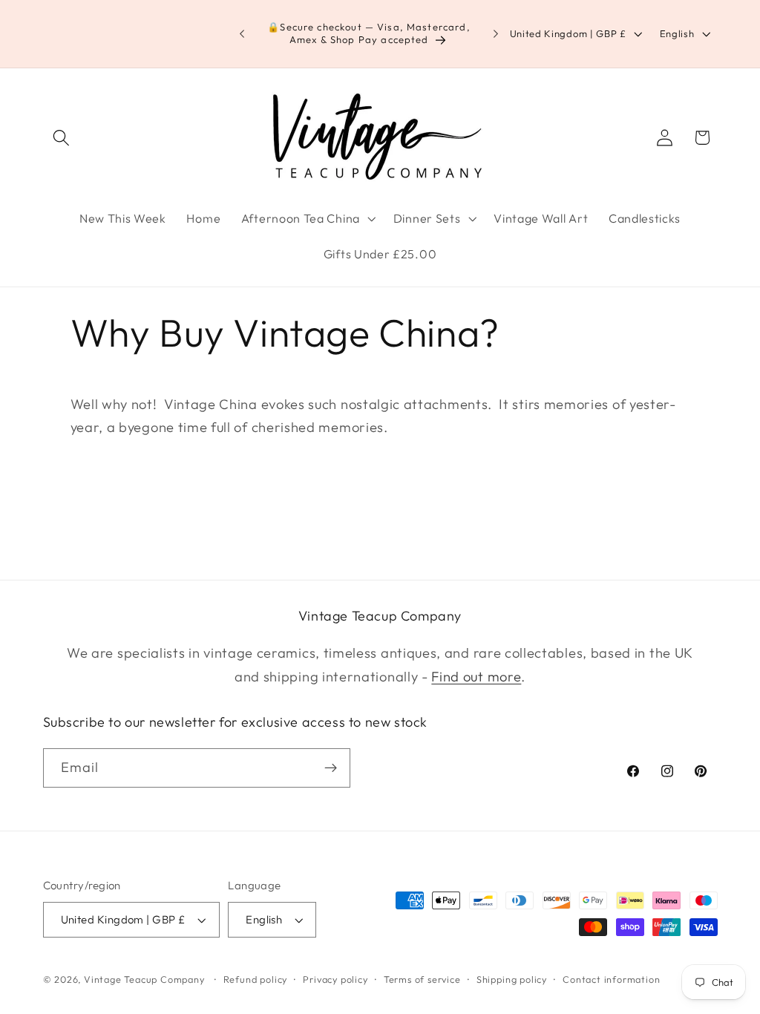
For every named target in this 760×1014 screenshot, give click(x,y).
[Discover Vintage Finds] (331, 768)
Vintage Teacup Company (144, 979)
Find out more (476, 676)
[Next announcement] (495, 34)
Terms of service (422, 979)
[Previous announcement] (242, 34)
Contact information (611, 979)
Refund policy (255, 979)
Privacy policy (335, 979)
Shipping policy (511, 979)
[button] (62, 138)
